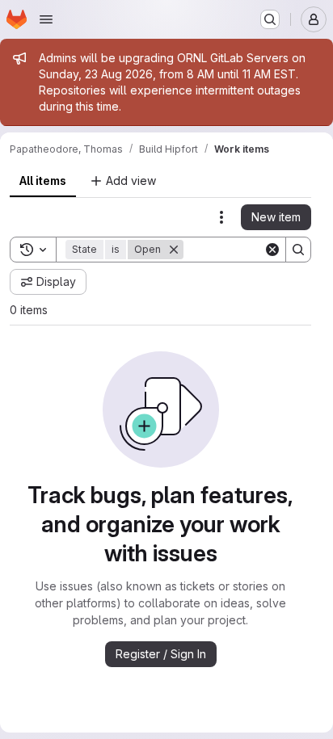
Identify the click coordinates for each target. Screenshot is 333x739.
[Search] (298, 249)
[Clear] (272, 249)
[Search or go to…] (270, 19)
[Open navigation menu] (46, 19)
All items (42, 180)
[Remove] (173, 249)
